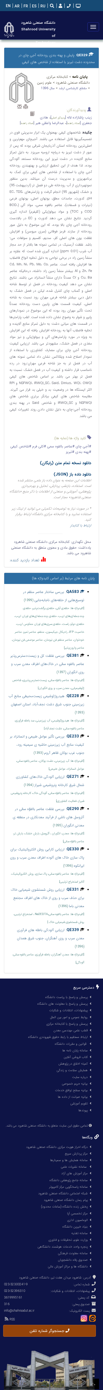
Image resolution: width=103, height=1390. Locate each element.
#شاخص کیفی (20, 446)
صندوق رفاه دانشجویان (73, 1259)
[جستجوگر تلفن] (68, 6)
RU (42, 6)
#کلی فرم (38, 446)
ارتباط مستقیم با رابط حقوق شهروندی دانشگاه (58, 1036)
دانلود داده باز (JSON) (72, 474)
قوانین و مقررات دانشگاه (70, 1043)
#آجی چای (82, 446)
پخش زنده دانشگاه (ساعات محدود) (64, 1206)
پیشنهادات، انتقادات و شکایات (68, 1010)
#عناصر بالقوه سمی (60, 446)
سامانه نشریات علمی (74, 1166)
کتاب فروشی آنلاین (76, 1057)
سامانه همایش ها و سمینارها (69, 1160)
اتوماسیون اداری (77, 1220)
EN (8, 6)
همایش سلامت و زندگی (72, 1070)
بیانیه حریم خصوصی (75, 1083)
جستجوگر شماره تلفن (47, 1331)
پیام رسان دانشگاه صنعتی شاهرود (66, 1199)
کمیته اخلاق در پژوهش (73, 1063)
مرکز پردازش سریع (76, 1153)
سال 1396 (48, 88)
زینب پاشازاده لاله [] (71, 117)
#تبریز (70, 452)
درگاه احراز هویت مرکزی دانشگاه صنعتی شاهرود (57, 1146)
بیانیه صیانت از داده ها (73, 1096)
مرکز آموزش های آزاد (74, 1173)
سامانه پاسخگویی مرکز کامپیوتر (68, 1186)
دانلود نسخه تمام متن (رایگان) (65, 463)
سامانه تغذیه (79, 1233)
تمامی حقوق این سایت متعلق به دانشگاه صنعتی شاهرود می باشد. (47, 1125)
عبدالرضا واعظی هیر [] (42, 123)
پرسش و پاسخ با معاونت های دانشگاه (62, 1003)
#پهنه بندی (82, 452)
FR (25, 6)
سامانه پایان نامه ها (75, 1050)
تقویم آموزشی (79, 1103)
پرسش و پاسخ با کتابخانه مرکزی (67, 1023)
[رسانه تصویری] (78, 6)
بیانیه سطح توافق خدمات (71, 1090)
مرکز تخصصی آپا (77, 1213)
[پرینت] (25, 106)
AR (16, 6)
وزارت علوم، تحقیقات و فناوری (68, 1239)
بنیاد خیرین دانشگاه (75, 1226)
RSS (11, 1319)
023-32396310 (14, 1290)
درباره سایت (80, 1077)
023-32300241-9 (16, 1284)
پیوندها (83, 1110)
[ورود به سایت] (59, 6)
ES (33, 6)
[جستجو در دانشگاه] (52, 6)
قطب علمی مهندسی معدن (70, 1030)
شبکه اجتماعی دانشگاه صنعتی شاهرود (63, 1193)
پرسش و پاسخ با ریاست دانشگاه (66, 997)
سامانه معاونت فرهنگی (73, 1253)
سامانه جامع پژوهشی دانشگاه (68, 1180)
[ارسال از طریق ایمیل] (19, 106)
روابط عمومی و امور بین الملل (69, 1017)
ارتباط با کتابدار (80, 525)
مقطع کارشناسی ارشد (73, 88)
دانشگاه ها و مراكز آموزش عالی (68, 1266)
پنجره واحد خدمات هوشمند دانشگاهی (63, 1246)
